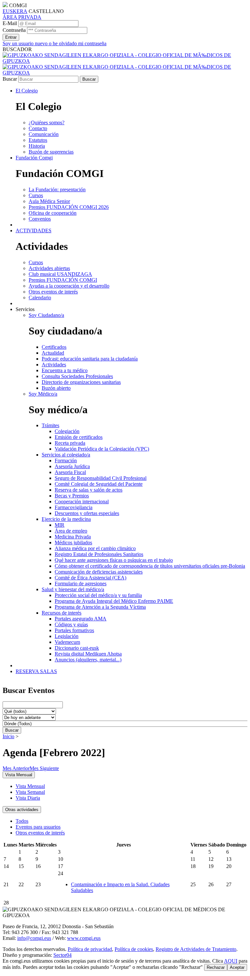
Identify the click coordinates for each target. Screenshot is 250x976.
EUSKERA (15, 11)
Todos (22, 821)
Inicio (8, 736)
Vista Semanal (30, 792)
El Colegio (27, 90)
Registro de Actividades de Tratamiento (196, 949)
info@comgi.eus (34, 938)
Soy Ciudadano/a (46, 315)
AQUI (230, 961)
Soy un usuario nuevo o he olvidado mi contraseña (54, 43)
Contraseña (14, 30)
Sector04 (62, 955)
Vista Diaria (28, 798)
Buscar (10, 79)
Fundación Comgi (34, 157)
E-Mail (10, 23)
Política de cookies (134, 949)
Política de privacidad (90, 949)
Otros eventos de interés (40, 832)
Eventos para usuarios (38, 827)
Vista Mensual (30, 786)
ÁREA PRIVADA (22, 17)
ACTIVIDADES (33, 230)
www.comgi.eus (84, 938)
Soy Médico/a (43, 394)
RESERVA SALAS (36, 671)
